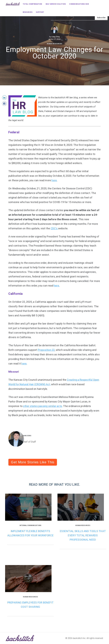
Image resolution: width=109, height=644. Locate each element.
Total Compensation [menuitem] (32, 4)
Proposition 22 (46, 349)
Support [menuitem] (40, 12)
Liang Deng (56, 37)
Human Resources (54, 44)
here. (57, 285)
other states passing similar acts (42, 406)
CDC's (54, 228)
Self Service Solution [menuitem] (56, 4)
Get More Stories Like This (32, 462)
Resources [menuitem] (28, 12)
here (54, 180)
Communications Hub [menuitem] (79, 4)
